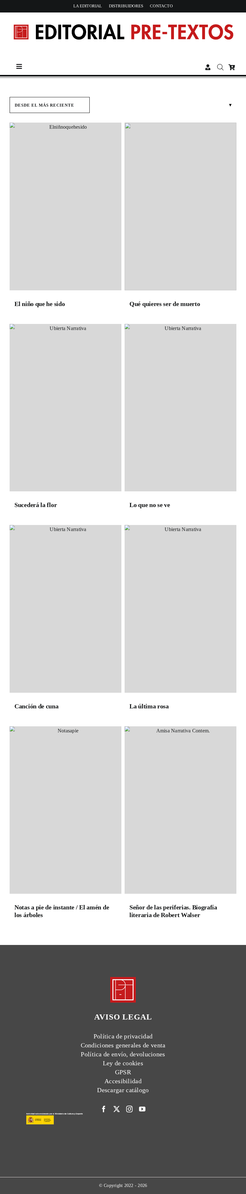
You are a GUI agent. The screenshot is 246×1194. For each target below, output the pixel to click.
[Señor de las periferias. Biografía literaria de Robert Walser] (180, 811)
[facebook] (104, 1109)
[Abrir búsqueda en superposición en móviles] (219, 67)
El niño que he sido (39, 303)
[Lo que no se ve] (180, 409)
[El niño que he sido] (65, 208)
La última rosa (149, 706)
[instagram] (129, 1109)
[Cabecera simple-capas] (123, 18)
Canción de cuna (36, 706)
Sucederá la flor (35, 504)
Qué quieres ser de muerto (164, 303)
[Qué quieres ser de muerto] (180, 208)
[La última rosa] (180, 610)
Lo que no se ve (149, 504)
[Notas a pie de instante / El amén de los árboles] (65, 811)
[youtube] (142, 1109)
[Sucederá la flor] (65, 409)
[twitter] (116, 1109)
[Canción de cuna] (65, 610)
